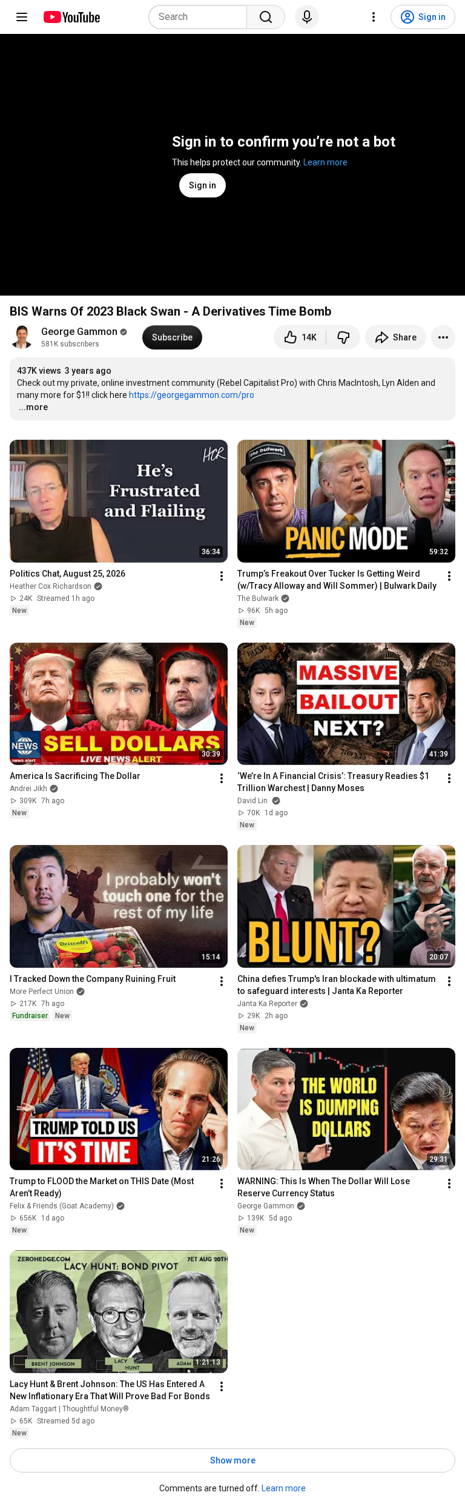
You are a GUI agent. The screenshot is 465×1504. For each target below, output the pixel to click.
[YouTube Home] (71, 17)
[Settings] (373, 17)
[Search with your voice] (307, 17)
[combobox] (201, 17)
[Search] (265, 17)
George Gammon (79, 331)
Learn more (325, 162)
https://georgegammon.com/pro (191, 395)
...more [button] (33, 407)
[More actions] (443, 337)
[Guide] (22, 17)
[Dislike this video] (343, 337)
